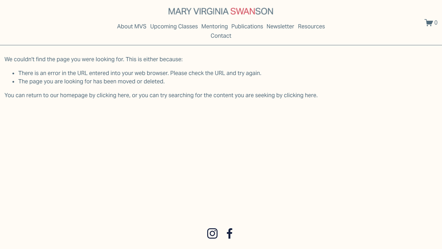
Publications (247, 26)
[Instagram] (212, 233)
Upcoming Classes (174, 26)
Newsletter (280, 26)
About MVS (131, 26)
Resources (311, 26)
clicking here (113, 95)
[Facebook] (229, 233)
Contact (221, 35)
